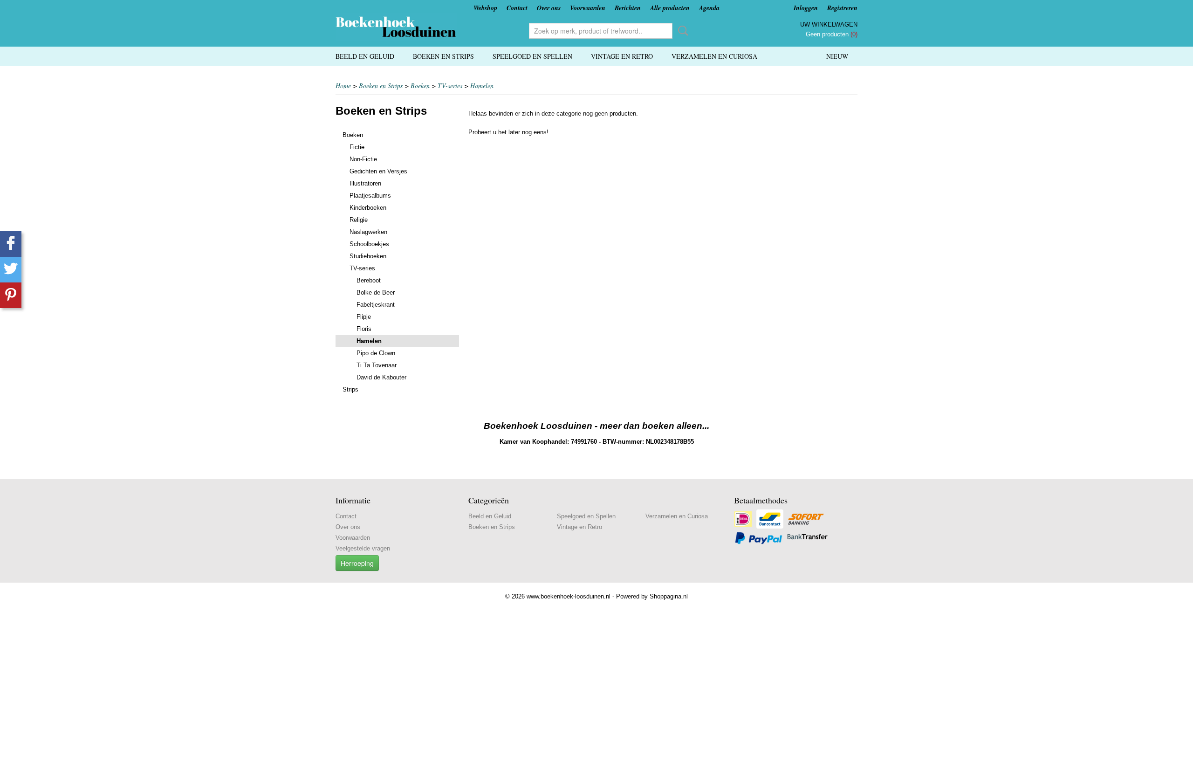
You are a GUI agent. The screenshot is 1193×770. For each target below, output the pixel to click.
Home (343, 85)
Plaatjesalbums (370, 195)
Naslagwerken (368, 231)
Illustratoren (365, 183)
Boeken (420, 85)
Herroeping (357, 563)
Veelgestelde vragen (363, 548)
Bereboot (369, 280)
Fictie (357, 147)
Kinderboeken (368, 207)
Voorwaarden (587, 8)
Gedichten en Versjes (378, 171)
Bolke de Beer (376, 292)
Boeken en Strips (443, 56)
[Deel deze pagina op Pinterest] (10, 295)
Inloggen (806, 8)
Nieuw (837, 56)
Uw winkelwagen (828, 24)
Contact (517, 8)
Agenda (709, 8)
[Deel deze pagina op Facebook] (10, 244)
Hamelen (482, 85)
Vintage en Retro (622, 56)
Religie (359, 219)
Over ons (549, 8)
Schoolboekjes (369, 244)
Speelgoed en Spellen (532, 56)
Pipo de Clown (376, 353)
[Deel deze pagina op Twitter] (10, 269)
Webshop (485, 8)
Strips (350, 389)
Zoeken (681, 31)
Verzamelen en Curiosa (714, 56)
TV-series (450, 85)
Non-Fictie (363, 159)
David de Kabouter (381, 377)
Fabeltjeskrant (376, 304)
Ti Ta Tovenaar (377, 365)
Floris (364, 328)
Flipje (364, 316)
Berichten (628, 8)
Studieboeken (368, 256)
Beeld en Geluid (365, 56)
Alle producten (670, 8)
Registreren (842, 8)
